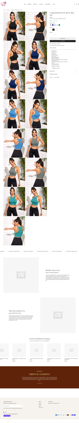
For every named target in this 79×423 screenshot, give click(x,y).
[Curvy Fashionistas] (3, 4)
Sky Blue (55, 25)
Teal (59, 25)
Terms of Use (15, 408)
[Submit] (21, 406)
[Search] (75, 4)
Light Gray (57, 25)
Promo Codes (41, 407)
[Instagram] (6, 412)
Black (50, 25)
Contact (40, 404)
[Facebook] (4, 412)
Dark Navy (53, 25)
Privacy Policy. (20, 408)
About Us (40, 403)
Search (40, 406)
